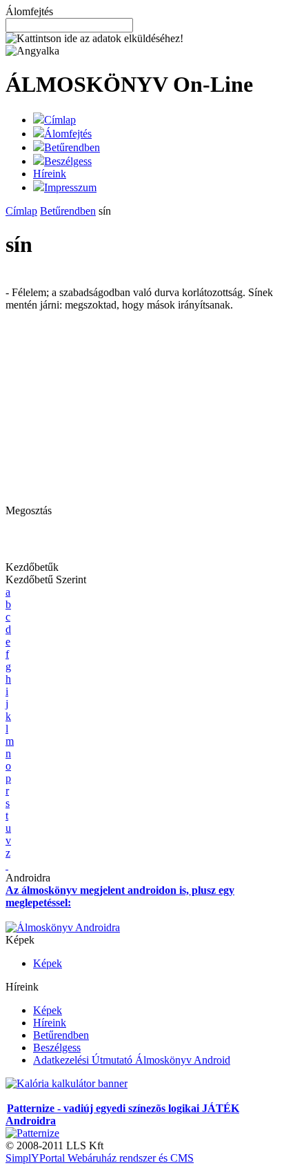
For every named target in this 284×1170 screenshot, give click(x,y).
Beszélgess (68, 161)
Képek (47, 963)
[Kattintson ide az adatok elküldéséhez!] (94, 38)
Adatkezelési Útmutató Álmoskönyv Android (131, 1060)
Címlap (60, 120)
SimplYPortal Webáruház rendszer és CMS (100, 1158)
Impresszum (70, 187)
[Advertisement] (121, 408)
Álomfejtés (68, 133)
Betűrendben (72, 147)
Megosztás (29, 510)
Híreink (49, 173)
